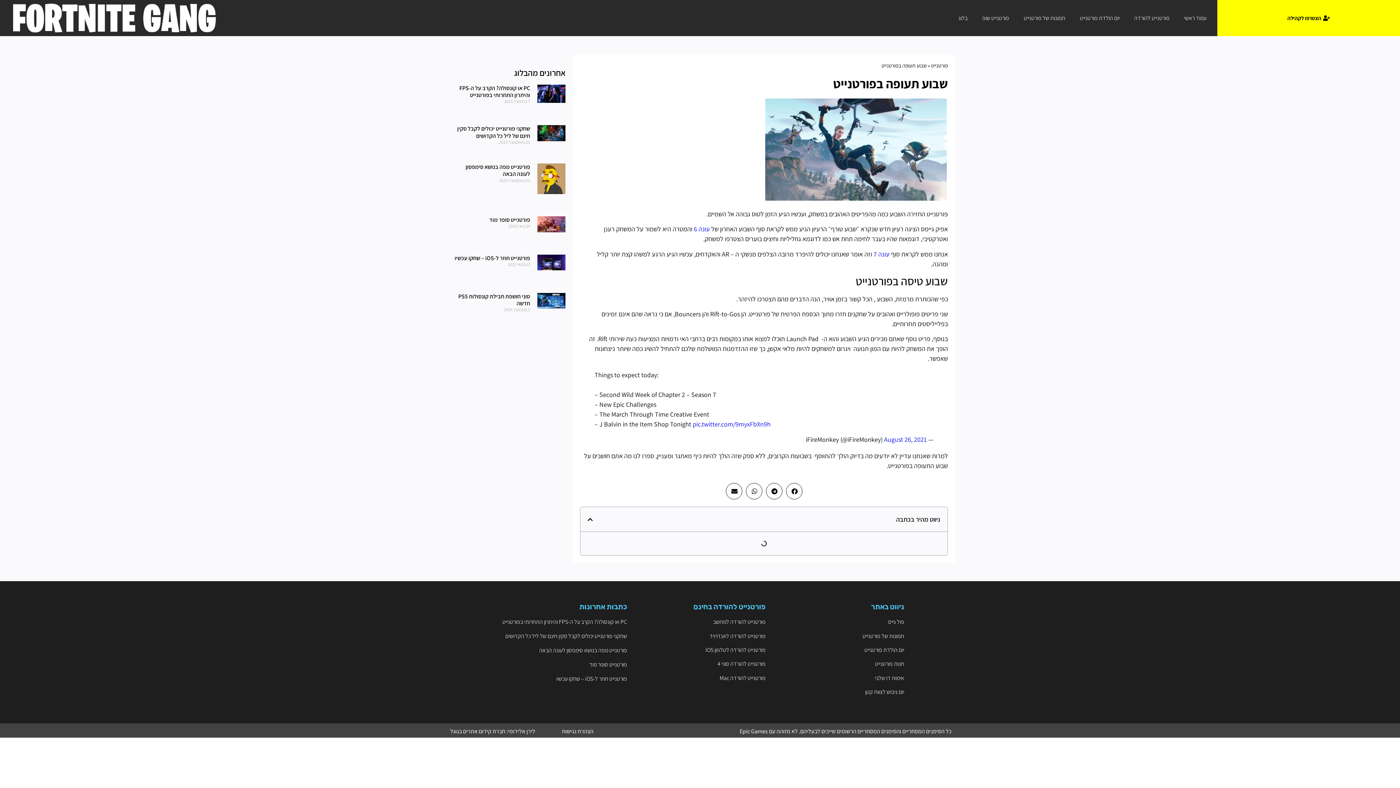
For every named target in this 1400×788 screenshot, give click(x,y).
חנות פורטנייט (889, 664)
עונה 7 (882, 254)
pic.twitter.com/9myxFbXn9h (732, 424)
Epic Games (754, 731)
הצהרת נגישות (578, 731)
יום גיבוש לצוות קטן (884, 692)
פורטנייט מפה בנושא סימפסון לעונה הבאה (498, 170)
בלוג (963, 18)
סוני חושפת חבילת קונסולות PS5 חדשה (494, 300)
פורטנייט (939, 65)
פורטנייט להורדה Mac (743, 678)
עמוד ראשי (1195, 18)
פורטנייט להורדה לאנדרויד (737, 636)
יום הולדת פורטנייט (1100, 18)
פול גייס (896, 622)
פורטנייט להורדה (1152, 18)
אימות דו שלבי (889, 678)
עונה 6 (702, 229)
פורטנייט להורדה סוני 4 (742, 664)
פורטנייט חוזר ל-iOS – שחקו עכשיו (492, 258)
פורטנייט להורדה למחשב (739, 622)
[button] (794, 491)
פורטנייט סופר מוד (509, 220)
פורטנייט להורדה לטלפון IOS (735, 650)
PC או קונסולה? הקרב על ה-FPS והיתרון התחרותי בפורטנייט (494, 91)
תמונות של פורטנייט (1044, 18)
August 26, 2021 (905, 439)
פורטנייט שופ (995, 18)
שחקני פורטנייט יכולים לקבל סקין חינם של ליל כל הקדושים (493, 132)
